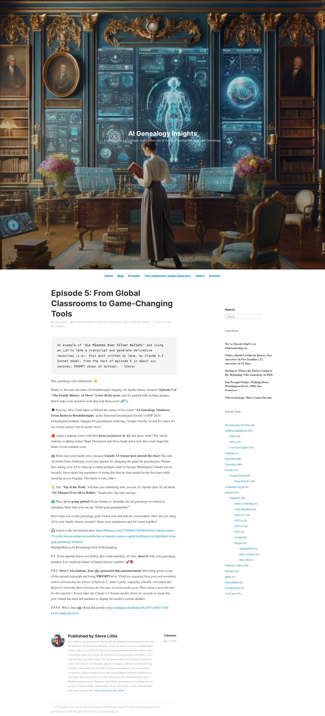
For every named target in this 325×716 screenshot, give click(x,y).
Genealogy (116, 321)
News (126, 321)
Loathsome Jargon (235, 487)
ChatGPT (235, 498)
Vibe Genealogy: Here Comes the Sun (248, 397)
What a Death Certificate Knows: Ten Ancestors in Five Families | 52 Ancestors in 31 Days (248, 359)
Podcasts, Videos (140, 321)
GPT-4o (238, 520)
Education (103, 321)
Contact (214, 276)
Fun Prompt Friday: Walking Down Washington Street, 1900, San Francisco (246, 386)
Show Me (244, 559)
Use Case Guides (239, 447)
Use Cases (230, 593)
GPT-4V (239, 526)
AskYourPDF (246, 548)
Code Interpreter (243, 509)
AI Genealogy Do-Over (237, 425)
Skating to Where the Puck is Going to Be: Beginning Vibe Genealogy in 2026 (249, 372)
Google (229, 470)
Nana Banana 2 (242, 481)
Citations (229, 453)
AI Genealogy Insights (162, 133)
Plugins (238, 543)
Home (109, 276)
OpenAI (229, 492)
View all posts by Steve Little (109, 690)
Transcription (232, 582)
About (200, 276)
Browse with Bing (244, 503)
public (228, 576)
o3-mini (238, 537)
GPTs (237, 531)
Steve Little (61, 321)
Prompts (134, 276)
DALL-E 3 (240, 515)
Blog (120, 276)
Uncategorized (233, 588)
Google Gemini (238, 475)
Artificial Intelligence (85, 321)
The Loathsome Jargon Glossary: (167, 276)
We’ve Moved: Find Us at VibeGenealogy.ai (240, 346)
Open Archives (247, 554)
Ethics (233, 436)
